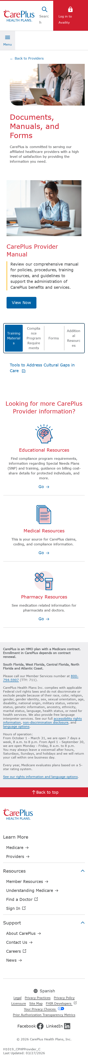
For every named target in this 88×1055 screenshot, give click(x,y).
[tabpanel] (44, 374)
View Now (21, 302)
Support (12, 922)
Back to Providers (27, 58)
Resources (14, 870)
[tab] (14, 338)
